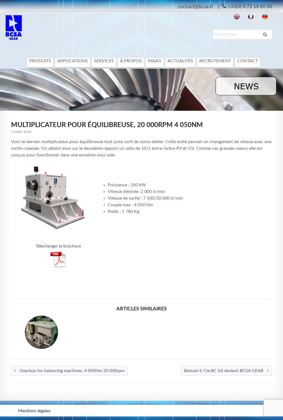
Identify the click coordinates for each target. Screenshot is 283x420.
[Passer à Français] (251, 16)
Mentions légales (34, 411)
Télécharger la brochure (58, 246)
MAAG (154, 61)
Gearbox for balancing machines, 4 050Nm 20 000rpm (72, 371)
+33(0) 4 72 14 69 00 (250, 6)
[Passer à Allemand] (265, 16)
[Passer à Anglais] (237, 16)
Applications (72, 61)
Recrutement (215, 61)
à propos (131, 61)
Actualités (180, 61)
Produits (40, 61)
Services (104, 61)
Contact (247, 61)
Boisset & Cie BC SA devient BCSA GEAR (224, 371)
